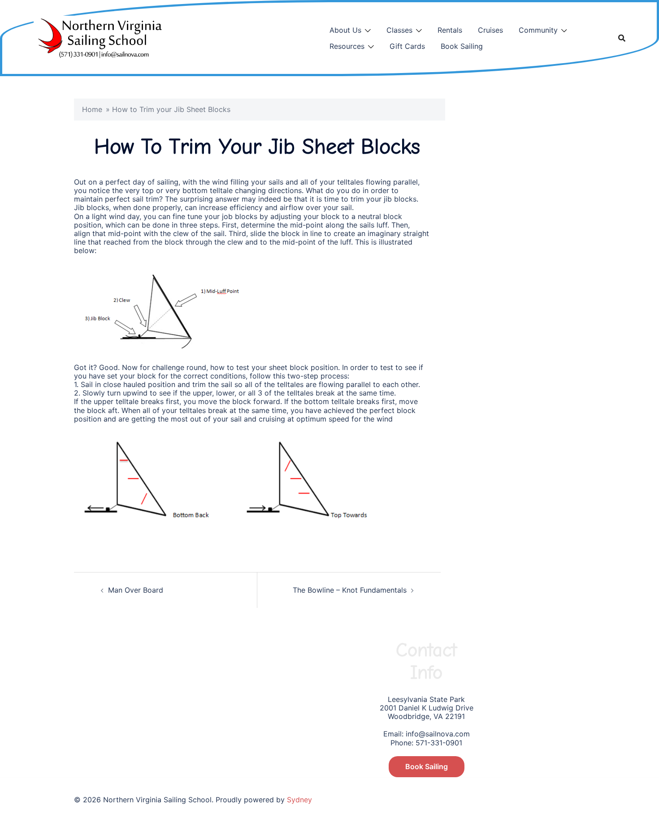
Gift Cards (407, 46)
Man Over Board (135, 589)
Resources (347, 46)
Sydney (299, 799)
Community (538, 30)
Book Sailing (462, 46)
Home (92, 109)
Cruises (490, 30)
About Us (345, 30)
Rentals (450, 30)
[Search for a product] (621, 38)
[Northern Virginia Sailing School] (98, 37)
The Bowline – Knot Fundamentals (350, 589)
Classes (399, 30)
